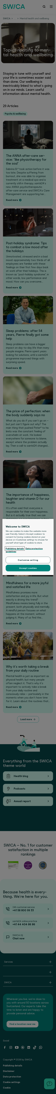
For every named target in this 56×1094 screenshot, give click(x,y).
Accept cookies (28, 568)
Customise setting (28, 560)
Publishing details (15, 548)
